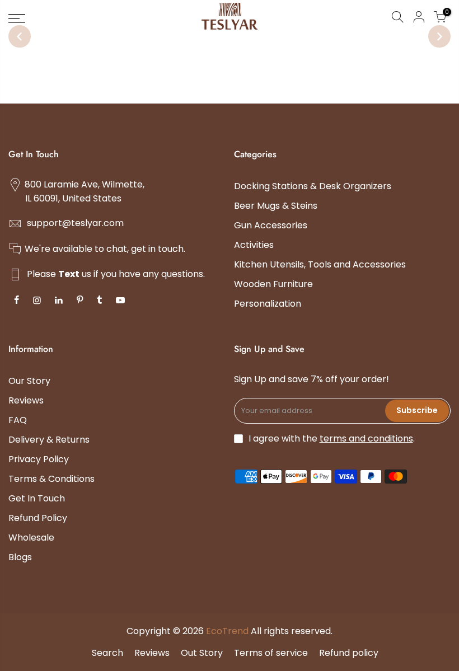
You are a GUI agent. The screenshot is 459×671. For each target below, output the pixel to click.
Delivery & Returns (49, 439)
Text (68, 274)
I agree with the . (332, 438)
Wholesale (31, 537)
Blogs (20, 557)
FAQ (17, 420)
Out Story (202, 652)
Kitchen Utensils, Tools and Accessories (320, 264)
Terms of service (271, 652)
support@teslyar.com (75, 223)
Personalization (267, 303)
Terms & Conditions (51, 478)
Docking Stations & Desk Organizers (312, 186)
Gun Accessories (270, 225)
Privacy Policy (38, 459)
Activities (254, 244)
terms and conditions (366, 438)
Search (107, 652)
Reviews (26, 400)
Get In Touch (36, 498)
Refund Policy (37, 518)
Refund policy (348, 652)
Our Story (29, 380)
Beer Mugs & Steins (275, 205)
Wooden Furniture (273, 284)
